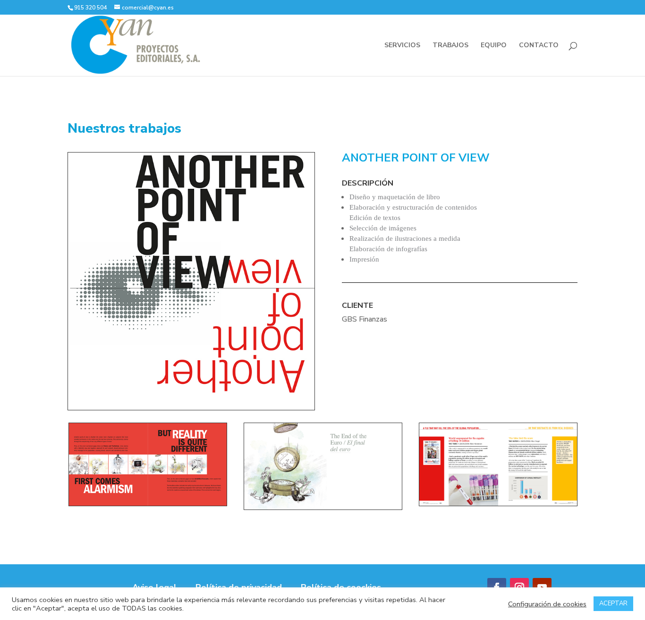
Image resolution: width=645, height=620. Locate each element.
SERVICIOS (402, 46)
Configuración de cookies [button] (547, 604)
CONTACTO (539, 46)
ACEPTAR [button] (613, 603)
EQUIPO (494, 46)
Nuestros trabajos (124, 128)
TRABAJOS (450, 46)
